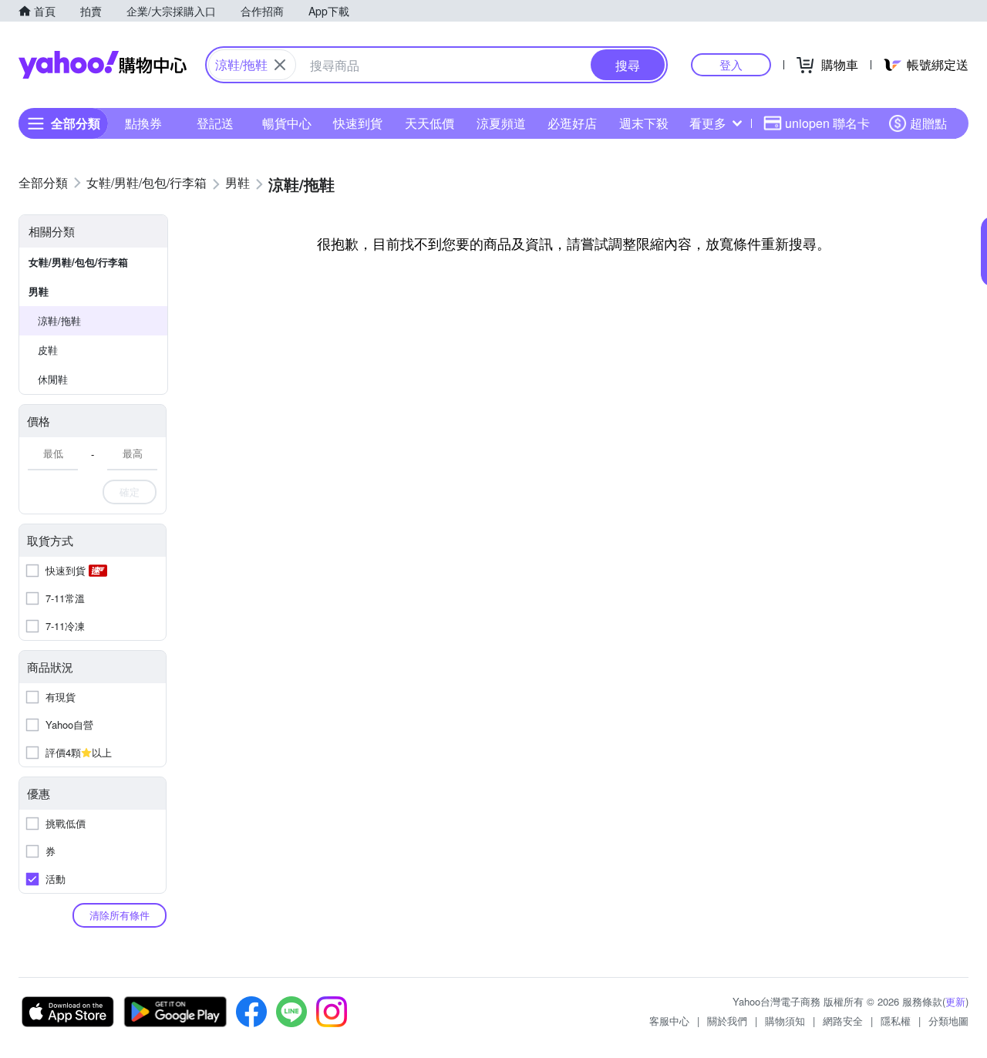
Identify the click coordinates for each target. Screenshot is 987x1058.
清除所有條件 (119, 915)
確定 (130, 491)
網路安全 (843, 1020)
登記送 (215, 123)
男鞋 (39, 291)
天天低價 (429, 123)
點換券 (143, 123)
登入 (731, 64)
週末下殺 (644, 123)
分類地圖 (948, 1020)
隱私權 (896, 1020)
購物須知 (785, 1020)
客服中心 (669, 1020)
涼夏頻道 (501, 123)
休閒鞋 (53, 379)
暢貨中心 (287, 123)
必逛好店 (572, 123)
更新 (955, 1001)
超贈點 (928, 123)
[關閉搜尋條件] (280, 65)
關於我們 (727, 1020)
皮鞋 (48, 349)
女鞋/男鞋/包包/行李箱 (78, 261)
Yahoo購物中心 (103, 64)
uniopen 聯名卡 (827, 123)
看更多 (707, 123)
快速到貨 (357, 123)
